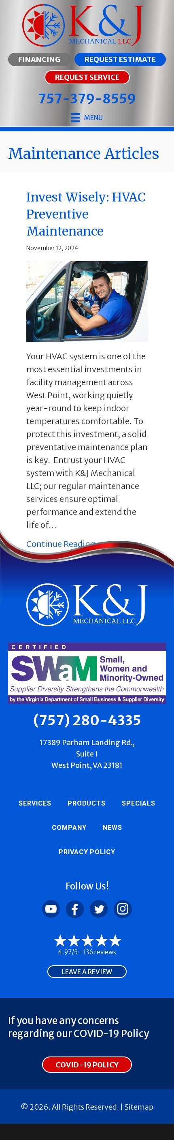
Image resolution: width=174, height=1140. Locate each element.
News (112, 828)
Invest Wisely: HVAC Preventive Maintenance (86, 214)
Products (87, 803)
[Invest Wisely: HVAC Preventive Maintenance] (87, 301)
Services (35, 803)
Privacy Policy (87, 852)
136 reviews (99, 952)
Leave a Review (87, 972)
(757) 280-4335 (87, 720)
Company (69, 828)
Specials (138, 803)
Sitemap (138, 1107)
